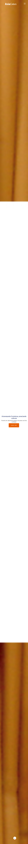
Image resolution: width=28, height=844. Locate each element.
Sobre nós (14, 425)
